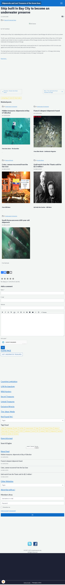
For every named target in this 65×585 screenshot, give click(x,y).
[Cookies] (3, 582)
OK (3, 347)
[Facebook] (35, 543)
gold (17, 431)
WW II (47, 431)
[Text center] (21, 312)
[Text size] (11, 312)
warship (10, 434)
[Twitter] (30, 543)
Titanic (37, 428)
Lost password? (12, 510)
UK (37, 431)
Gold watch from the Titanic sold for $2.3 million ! (47, 166)
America (57, 428)
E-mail (2, 297)
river (42, 428)
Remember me (6, 507)
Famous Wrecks (9, 160)
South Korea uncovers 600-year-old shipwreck (15, 221)
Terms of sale (27, 582)
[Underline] (8, 312)
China (51, 428)
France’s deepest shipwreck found (47, 111)
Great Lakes (18, 98)
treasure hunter (29, 428)
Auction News (40, 160)
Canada (42, 431)
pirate (15, 428)
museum (4, 434)
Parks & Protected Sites (10, 20)
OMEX (21, 431)
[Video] (32, 312)
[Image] (29, 312)
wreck (11, 98)
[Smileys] (38, 312)
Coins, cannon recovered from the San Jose (15, 166)
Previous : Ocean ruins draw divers (11, 91)
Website (3, 304)
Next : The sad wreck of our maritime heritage (51, 91)
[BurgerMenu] (61, 3)
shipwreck (53, 431)
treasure (12, 431)
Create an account (4, 510)
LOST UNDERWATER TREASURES (12, 354)
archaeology (5, 98)
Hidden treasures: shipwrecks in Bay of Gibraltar (15, 112)
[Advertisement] (32, 71)
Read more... (4, 58)
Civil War (21, 428)
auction (60, 431)
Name (2, 290)
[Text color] (15, 312)
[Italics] (5, 312)
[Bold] (2, 312)
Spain (3, 428)
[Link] (23, 312)
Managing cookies (36, 582)
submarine (27, 431)
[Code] (35, 312)
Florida (46, 428)
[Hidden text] (26, 312)
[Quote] (18, 312)
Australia (15, 434)
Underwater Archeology (11, 106)
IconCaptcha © (24, 343)
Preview (44, 312)
